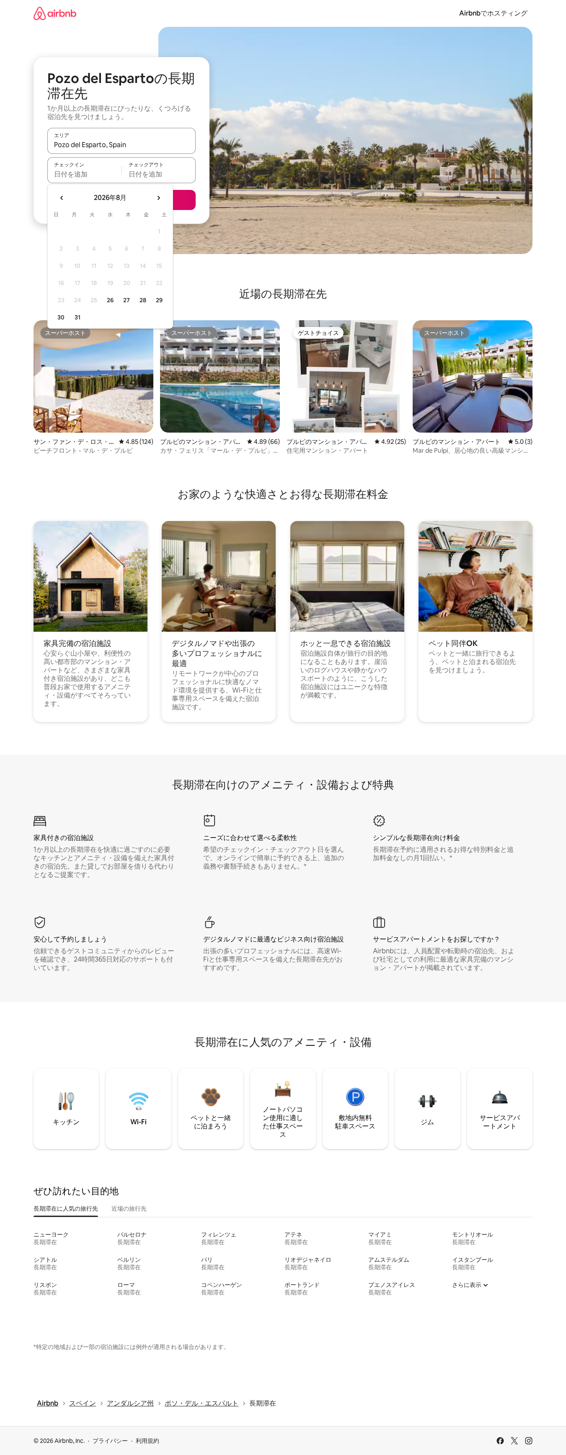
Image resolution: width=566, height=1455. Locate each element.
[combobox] (121, 145)
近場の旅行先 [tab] (129, 1208)
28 (143, 300)
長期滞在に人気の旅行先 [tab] (66, 1208)
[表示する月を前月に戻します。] (62, 197)
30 (61, 317)
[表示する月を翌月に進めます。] (158, 197)
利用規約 (147, 1441)
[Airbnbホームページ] (55, 13)
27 (126, 300)
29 (159, 300)
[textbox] (84, 174)
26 (110, 300)
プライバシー (110, 1441)
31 (77, 317)
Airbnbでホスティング (493, 13)
